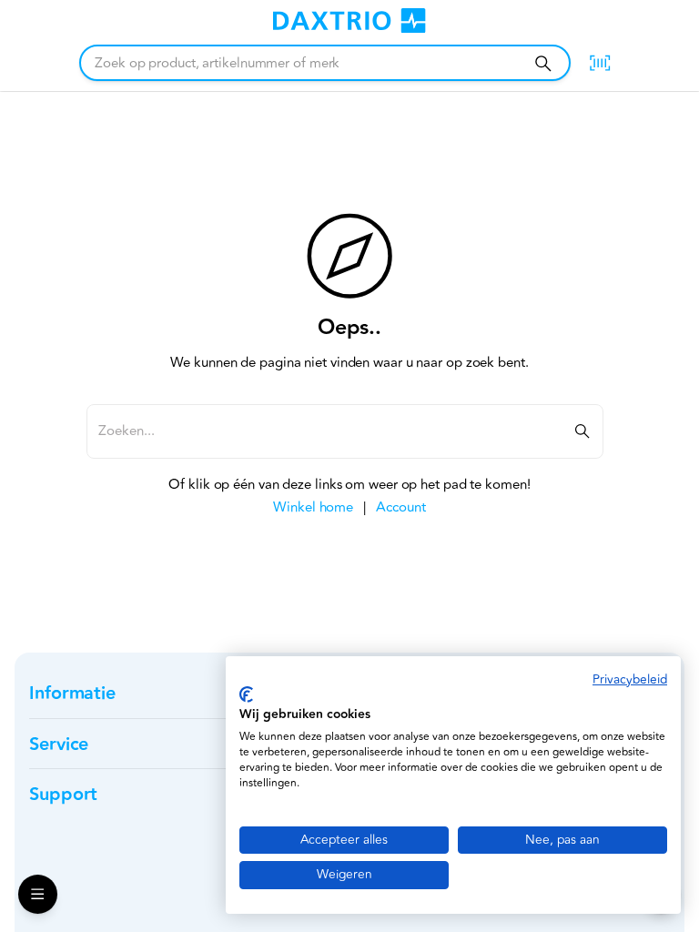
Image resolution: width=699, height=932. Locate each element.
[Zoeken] (543, 63)
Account (400, 507)
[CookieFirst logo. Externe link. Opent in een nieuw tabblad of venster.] (246, 694)
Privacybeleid (630, 679)
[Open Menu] (37, 894)
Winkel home (313, 507)
